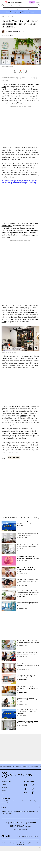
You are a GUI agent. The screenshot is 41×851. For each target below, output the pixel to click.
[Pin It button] (8, 62)
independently (7, 77)
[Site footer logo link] (20, 775)
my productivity (22, 152)
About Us (4, 787)
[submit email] (36, 807)
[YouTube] (25, 792)
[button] (37, 62)
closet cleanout (28, 312)
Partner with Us (35, 836)
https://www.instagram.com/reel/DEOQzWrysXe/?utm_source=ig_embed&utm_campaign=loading (19, 182)
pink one (23, 416)
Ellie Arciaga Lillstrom (10, 352)
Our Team (4, 784)
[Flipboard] (33, 792)
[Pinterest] (33, 789)
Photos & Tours (6, 9)
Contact (4, 791)
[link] (28, 523)
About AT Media (21, 836)
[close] (39, 847)
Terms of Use (35, 811)
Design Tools (29, 9)
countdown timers (21, 433)
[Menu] (3, 2)
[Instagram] (25, 785)
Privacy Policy (8, 813)
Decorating (15, 9)
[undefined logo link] (13, 2)
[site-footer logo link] (6, 836)
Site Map (4, 794)
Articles (22, 9)
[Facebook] (25, 789)
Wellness (9, 16)
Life (3, 16)
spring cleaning (27, 447)
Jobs (28, 836)
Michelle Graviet (19, 165)
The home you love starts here (24, 766)
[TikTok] (33, 785)
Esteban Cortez (9, 66)
